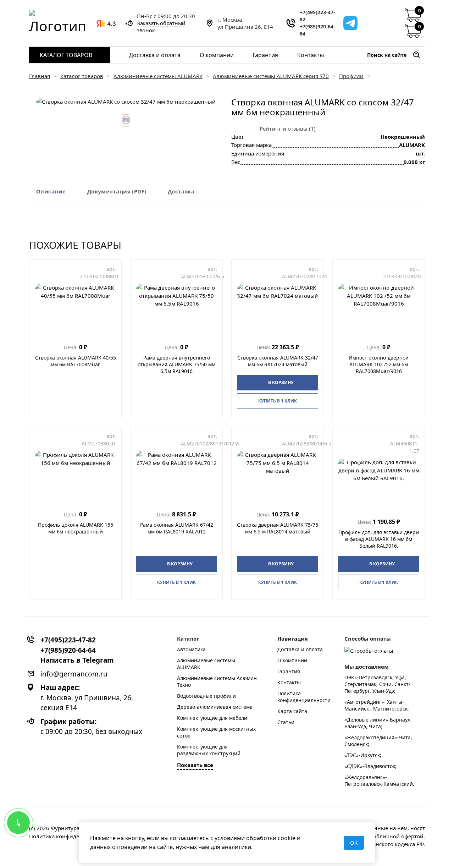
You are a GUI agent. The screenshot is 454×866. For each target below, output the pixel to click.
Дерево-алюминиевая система (215, 706)
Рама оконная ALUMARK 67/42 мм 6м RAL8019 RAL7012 (176, 528)
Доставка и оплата (155, 55)
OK (354, 842)
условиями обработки (245, 838)
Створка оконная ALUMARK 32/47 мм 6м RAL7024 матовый (277, 361)
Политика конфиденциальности (304, 696)
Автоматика (191, 649)
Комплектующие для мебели (212, 717)
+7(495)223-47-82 (317, 16)
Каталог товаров (66, 55)
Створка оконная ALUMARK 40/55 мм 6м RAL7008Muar (75, 361)
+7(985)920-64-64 (317, 30)
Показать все (195, 764)
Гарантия (265, 55)
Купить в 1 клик (277, 401)
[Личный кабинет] (395, 23)
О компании (217, 55)
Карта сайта (292, 711)
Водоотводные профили (206, 695)
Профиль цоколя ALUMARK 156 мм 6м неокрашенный (75, 528)
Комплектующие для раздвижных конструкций (208, 750)
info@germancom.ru (73, 674)
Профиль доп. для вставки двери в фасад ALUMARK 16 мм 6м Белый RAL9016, (378, 539)
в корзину (281, 382)
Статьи (285, 722)
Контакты (310, 55)
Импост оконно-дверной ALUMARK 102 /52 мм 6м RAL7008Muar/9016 (379, 364)
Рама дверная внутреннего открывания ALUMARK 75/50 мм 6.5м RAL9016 (176, 364)
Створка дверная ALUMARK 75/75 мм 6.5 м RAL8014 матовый (277, 528)
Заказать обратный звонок (161, 27)
